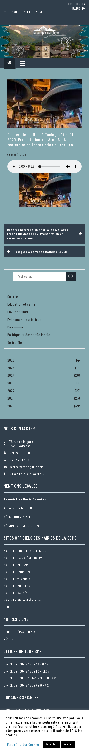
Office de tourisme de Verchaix (26, 685)
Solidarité (14, 342)
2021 (10, 398)
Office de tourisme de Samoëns (26, 664)
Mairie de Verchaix (17, 579)
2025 (11, 367)
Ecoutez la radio (76, 6)
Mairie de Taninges (17, 572)
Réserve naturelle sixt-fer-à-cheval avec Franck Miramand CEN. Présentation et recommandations (37, 234)
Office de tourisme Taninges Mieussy (30, 678)
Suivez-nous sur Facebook (27, 474)
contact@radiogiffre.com (26, 467)
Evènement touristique (24, 319)
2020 (11, 406)
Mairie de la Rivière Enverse (24, 558)
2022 (11, 390)
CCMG (7, 607)
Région (8, 639)
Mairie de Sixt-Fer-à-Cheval (23, 600)
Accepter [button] (51, 744)
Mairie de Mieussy (16, 565)
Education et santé (21, 304)
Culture (12, 296)
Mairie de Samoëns (17, 593)
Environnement (18, 311)
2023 (11, 383)
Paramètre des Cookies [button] (23, 744)
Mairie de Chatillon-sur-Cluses (27, 551)
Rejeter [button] (68, 744)
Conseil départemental (20, 632)
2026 (11, 360)
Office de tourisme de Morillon (26, 671)
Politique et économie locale (28, 334)
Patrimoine (15, 327)
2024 (11, 375)
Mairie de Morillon (17, 586)
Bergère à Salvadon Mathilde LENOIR (41, 252)
